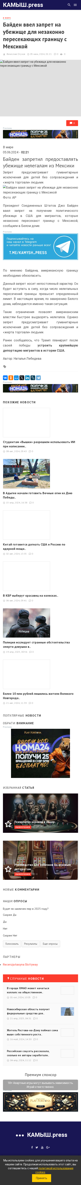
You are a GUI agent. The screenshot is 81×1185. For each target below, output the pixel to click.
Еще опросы (50, 943)
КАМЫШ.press (23, 4)
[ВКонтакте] (5, 377)
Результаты (30, 943)
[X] (21, 377)
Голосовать (12, 943)
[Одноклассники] (10, 377)
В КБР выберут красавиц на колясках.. (30, 595)
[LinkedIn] (27, 377)
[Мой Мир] (16, 377)
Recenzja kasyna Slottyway (20, 964)
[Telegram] (38, 377)
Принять (41, 1178)
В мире (7, 18)
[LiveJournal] (32, 377)
